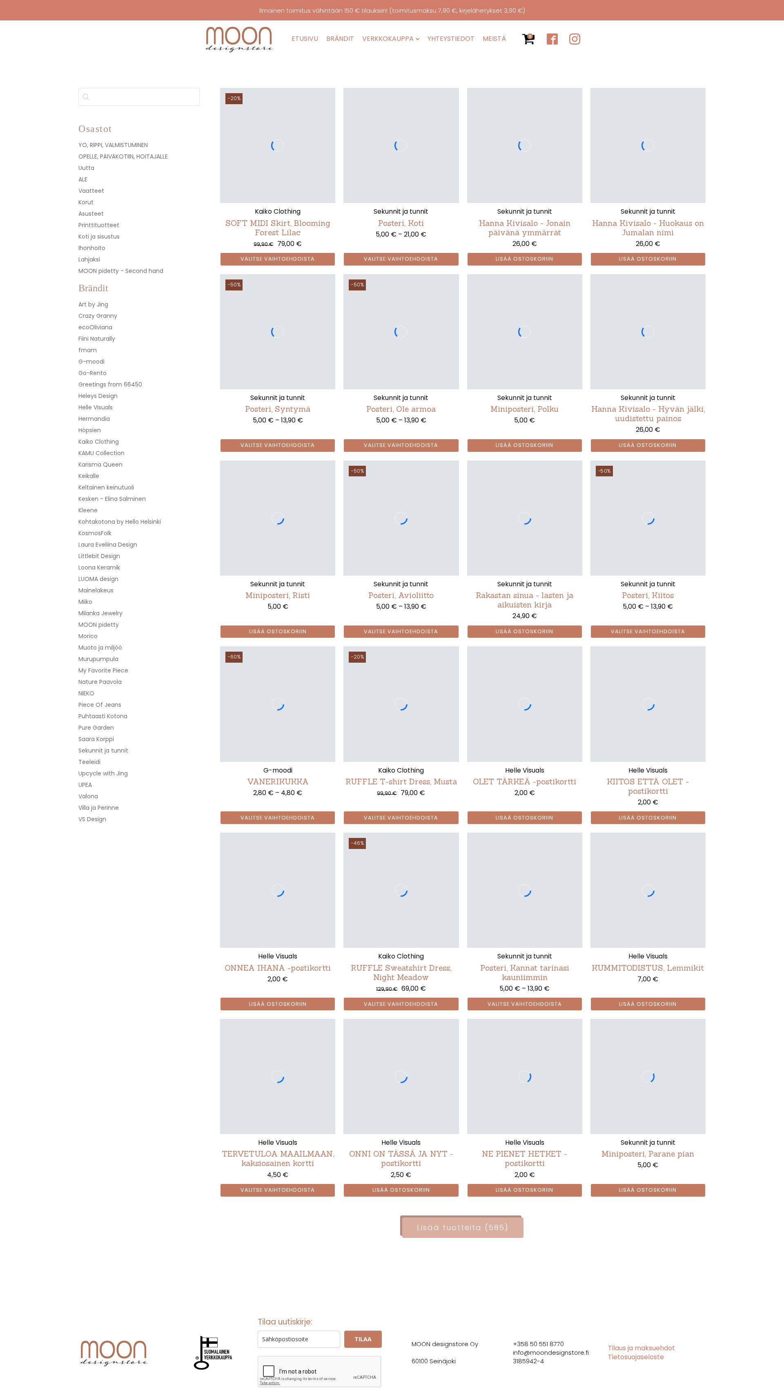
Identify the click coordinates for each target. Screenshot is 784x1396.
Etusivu (305, 38)
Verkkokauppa (388, 38)
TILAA (363, 1339)
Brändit (340, 38)
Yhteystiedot (451, 38)
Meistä (494, 38)
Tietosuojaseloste (636, 1357)
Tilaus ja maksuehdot (641, 1348)
